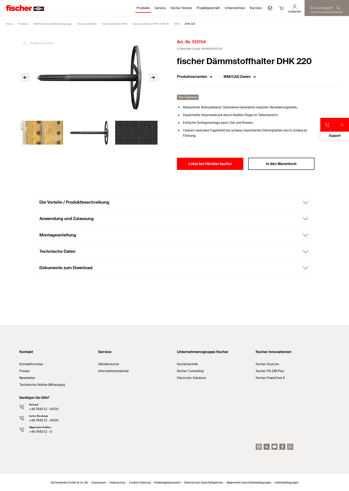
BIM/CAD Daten (237, 76)
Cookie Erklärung (140, 482)
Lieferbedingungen (286, 482)
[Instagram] (259, 447)
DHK (176, 23)
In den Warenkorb (281, 163)
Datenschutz (117, 482)
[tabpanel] (42, 133)
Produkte (23, 23)
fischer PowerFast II (270, 378)
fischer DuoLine (267, 364)
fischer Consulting (190, 371)
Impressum (98, 482)
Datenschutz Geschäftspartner (203, 482)
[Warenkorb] (281, 8)
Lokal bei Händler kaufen (210, 163)
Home (9, 23)
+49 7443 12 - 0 (40, 432)
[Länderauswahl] (270, 8)
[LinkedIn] (267, 447)
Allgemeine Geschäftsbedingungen (248, 482)
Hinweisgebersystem (167, 482)
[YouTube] (274, 447)
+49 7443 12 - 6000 (44, 409)
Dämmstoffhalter (87, 23)
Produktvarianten (192, 76)
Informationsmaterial (113, 371)
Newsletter (27, 378)
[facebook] (282, 447)
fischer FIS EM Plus (270, 371)
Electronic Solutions (191, 378)
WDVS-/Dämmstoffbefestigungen (53, 23)
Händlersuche (108, 364)
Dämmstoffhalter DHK (114, 23)
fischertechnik (187, 364)
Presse (24, 371)
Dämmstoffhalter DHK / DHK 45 (151, 23)
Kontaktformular (31, 364)
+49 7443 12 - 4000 (44, 420)
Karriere (256, 8)
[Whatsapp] (290, 447)
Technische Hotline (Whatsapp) (42, 385)
